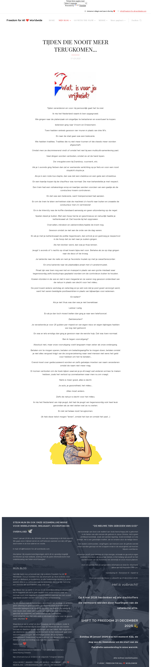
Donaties (44, 624)
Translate (82, 6)
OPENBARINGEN (31, 665)
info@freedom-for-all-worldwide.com (133, 11)
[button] (136, 20)
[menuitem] (52, 20)
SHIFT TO (89, 620)
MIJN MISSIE (56, 662)
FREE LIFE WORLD (41, 662)
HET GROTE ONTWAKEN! (50, 665)
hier (66, 637)
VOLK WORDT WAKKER (23, 662)
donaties (45, 608)
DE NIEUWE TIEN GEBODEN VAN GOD (115, 525)
